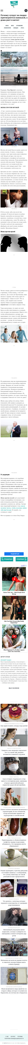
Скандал (15, 28)
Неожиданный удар (14, 927)
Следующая (20, 559)
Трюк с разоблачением (14, 838)
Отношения (19, 25)
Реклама (19, 1036)
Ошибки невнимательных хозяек (14, 723)
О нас (7, 1036)
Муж (12, 25)
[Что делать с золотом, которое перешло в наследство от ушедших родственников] (14, 889)
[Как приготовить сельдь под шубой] (14, 713)
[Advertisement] (14, 270)
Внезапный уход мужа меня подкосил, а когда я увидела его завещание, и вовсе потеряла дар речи (14, 933)
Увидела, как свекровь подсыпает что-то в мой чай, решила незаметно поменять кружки (14, 752)
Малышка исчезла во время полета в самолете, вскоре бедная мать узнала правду (14, 962)
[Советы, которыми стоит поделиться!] (14, 4)
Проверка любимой (14, 868)
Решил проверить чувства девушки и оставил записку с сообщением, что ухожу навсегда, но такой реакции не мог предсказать (14, 873)
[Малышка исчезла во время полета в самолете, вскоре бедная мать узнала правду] (14, 948)
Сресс (22, 28)
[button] (1, 51)
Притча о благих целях (14, 748)
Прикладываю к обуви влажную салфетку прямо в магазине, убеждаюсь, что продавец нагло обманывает (14, 843)
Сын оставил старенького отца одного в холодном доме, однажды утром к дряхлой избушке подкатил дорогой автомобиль (14, 782)
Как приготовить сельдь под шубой (14, 726)
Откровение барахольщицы (14, 987)
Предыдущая (8, 559)
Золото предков (14, 899)
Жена (7, 25)
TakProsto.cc (6, 1043)
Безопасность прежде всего (14, 958)
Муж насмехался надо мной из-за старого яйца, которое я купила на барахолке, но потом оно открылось (14, 991)
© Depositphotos (14, 146)
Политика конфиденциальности (14, 1038)
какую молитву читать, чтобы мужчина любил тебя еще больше (14, 508)
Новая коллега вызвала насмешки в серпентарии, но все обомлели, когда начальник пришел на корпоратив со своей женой (14, 812)
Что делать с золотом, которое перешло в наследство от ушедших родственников (14, 903)
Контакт (13, 1036)
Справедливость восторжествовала (14, 807)
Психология (7, 28)
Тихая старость (14, 777)
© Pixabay (14, 287)
